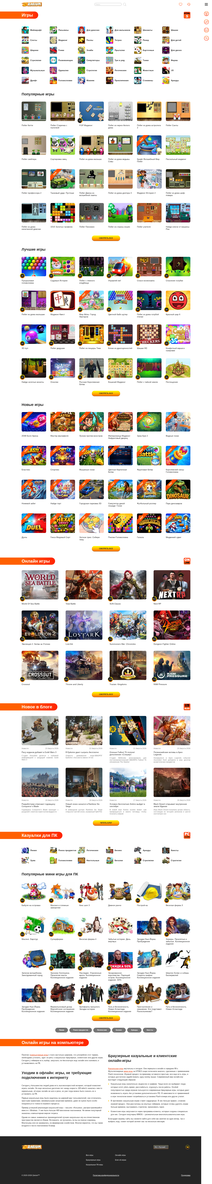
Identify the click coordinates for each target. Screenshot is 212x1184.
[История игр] (189, 4)
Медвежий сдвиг (173, 527)
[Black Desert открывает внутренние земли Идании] (172, 782)
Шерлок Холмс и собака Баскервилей (177, 974)
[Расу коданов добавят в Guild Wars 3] (40, 730)
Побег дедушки (57, 345)
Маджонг (62, 40)
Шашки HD (142, 345)
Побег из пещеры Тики (90, 345)
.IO (172, 70)
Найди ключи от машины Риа (177, 228)
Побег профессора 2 (31, 193)
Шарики (34, 50)
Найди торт (55, 493)
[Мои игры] (180, 4)
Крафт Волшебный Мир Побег (148, 150)
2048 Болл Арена (30, 425)
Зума (32, 860)
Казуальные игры (115, 1068)
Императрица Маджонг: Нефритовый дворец (119, 426)
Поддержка (185, 1175)
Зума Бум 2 (142, 425)
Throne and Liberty (74, 681)
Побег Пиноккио (86, 227)
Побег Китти (27, 125)
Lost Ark (69, 641)
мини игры (128, 1071)
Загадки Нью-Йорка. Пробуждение (146, 940)
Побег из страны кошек (119, 227)
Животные (148, 70)
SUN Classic (115, 601)
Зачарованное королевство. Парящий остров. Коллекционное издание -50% (119, 974)
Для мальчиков (122, 30)
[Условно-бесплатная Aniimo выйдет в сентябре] (128, 782)
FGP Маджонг (85, 122)
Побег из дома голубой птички (148, 313)
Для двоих (176, 50)
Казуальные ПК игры (94, 1165)
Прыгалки (120, 50)
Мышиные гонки (87, 459)
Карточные (148, 50)
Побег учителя (144, 227)
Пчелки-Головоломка (118, 527)
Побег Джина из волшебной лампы (88, 194)
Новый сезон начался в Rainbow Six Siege (83, 805)
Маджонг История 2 (146, 193)
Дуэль (25, 527)
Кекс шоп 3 (84, 902)
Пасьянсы (63, 30)
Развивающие (65, 60)
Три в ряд (120, 60)
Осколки (54, 379)
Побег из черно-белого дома (119, 126)
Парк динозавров (174, 493)
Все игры (89, 1155)
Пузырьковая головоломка (28, 279)
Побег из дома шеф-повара (175, 194)
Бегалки (119, 860)
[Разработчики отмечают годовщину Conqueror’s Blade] (40, 782)
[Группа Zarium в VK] (187, 1147)
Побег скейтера (29, 159)
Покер (146, 40)
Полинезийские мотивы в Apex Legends (168, 753)
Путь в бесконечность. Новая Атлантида (176, 1005)
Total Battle (71, 601)
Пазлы (90, 40)
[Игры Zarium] (32, 3)
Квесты (175, 850)
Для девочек (93, 30)
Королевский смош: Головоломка (175, 460)
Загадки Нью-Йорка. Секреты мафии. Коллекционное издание (148, 975)
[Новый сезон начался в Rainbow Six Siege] (84, 782)
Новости (25, 748)
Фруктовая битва (145, 459)
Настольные (93, 860)
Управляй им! (114, 278)
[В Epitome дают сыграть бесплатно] (84, 730)
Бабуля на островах (31, 902)
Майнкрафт (36, 30)
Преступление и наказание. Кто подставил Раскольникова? (149, 1006)
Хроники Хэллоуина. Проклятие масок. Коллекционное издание (62, 973)
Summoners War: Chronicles (123, 641)
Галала (140, 527)
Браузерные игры (93, 1160)
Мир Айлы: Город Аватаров (87, 305)
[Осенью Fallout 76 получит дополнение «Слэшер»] (128, 730)
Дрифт (33, 80)
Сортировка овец (58, 159)
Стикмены (148, 80)
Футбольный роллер (146, 493)
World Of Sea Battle (31, 601)
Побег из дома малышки (33, 312)
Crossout (26, 681)
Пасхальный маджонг (176, 159)
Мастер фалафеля (59, 425)
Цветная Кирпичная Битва (117, 460)
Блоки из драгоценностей (120, 345)
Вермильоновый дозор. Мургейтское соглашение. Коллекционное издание (62, 1009)
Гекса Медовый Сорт (60, 527)
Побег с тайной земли (147, 379)
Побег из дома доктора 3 (120, 193)
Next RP (157, 601)
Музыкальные (37, 70)
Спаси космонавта (145, 278)
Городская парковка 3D (90, 493)
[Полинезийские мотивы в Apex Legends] (172, 730)
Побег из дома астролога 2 (149, 126)
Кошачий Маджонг (116, 379)
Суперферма (56, 936)
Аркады (175, 80)
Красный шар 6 (173, 312)
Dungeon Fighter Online (165, 641)
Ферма (174, 60)
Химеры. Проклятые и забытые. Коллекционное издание (178, 939)
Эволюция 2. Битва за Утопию (36, 641)
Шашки (174, 30)
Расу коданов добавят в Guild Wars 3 (39, 752)
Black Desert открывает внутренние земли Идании (170, 805)
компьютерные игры (39, 1055)
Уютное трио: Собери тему (89, 528)
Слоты (33, 40)
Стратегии (92, 70)
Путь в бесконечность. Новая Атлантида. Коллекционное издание (119, 1006)
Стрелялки (35, 60)
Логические (120, 70)
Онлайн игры (120, 1155)
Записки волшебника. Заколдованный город (32, 974)
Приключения (121, 80)
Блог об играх (120, 1160)
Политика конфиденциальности (106, 1175)
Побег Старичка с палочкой (58, 126)
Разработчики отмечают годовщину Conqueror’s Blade (38, 805)
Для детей (176, 40)
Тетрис (118, 40)
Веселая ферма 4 (87, 936)
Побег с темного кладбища (87, 279)
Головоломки (65, 80)
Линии (33, 850)
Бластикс (26, 459)
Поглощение (172, 379)
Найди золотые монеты (33, 379)
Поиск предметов (67, 850)
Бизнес (118, 850)
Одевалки (63, 70)
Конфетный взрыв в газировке (175, 347)
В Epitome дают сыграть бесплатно (82, 752)
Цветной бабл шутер (117, 312)
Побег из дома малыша (90, 159)
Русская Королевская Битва (89, 380)
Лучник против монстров (90, 425)
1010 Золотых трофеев (61, 227)
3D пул (25, 345)
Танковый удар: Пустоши (62, 183)
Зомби (90, 50)
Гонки (61, 50)
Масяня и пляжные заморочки (59, 904)
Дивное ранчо (114, 905)
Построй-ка (142, 902)
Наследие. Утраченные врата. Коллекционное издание (90, 973)
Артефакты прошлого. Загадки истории (89, 1005)
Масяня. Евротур (30, 936)
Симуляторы (93, 60)
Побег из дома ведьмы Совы (119, 160)
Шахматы (147, 30)
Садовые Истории (58, 278)
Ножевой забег (29, 493)
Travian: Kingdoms (118, 681)
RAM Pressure (160, 681)
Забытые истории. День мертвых (119, 940)
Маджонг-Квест (57, 312)
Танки (146, 60)
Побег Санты (172, 125)
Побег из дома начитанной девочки (31, 228)
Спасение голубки (174, 278)
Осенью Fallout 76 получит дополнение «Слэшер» (122, 753)
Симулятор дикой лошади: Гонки (116, 494)
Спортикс (54, 459)
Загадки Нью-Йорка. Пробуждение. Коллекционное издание (33, 1009)
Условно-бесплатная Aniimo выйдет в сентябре (127, 805)
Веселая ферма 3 (174, 902)
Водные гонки (172, 425)
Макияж (90, 80)
